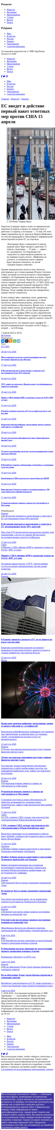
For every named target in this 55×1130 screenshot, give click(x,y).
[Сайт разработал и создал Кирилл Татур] (26, 1091)
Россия (10, 39)
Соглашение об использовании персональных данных (27, 1069)
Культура (11, 36)
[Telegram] (18, 341)
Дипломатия (13, 44)
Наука (4, 660)
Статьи (10, 17)
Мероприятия (13, 15)
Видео (10, 20)
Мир (9, 33)
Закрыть (33, 1127)
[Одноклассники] (10, 341)
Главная (5, 99)
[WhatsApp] (14, 341)
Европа (10, 41)
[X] (6, 341)
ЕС (2, 346)
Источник (6, 335)
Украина (5, 846)
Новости (11, 9)
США (7, 346)
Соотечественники (16, 46)
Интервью (12, 12)
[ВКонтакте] (3, 341)
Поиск (10, 22)
